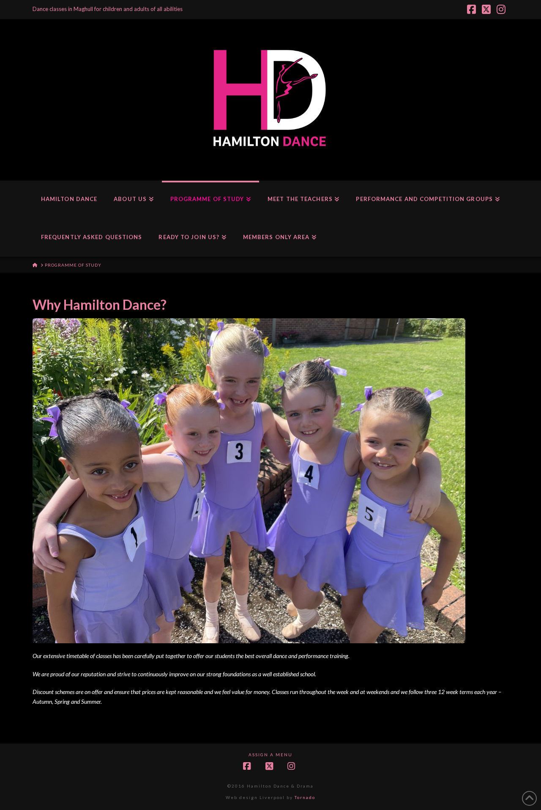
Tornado (305, 797)
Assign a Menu (270, 754)
